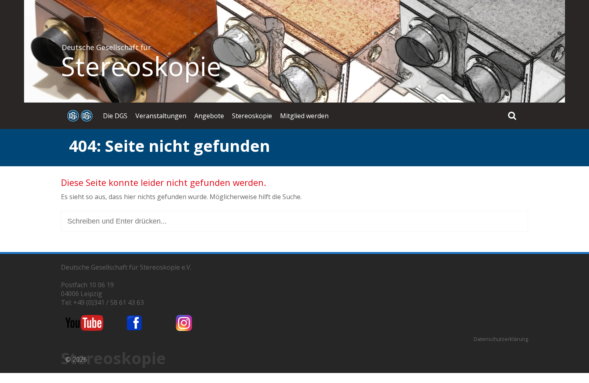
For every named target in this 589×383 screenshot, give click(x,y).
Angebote (209, 115)
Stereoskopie (141, 66)
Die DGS (115, 115)
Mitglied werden (304, 115)
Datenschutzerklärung (501, 339)
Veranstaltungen (160, 115)
